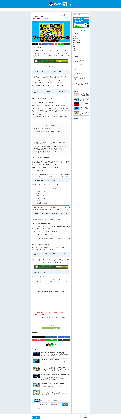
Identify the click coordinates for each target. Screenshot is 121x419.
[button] (67, 44)
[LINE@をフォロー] (51, 345)
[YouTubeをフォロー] (49, 345)
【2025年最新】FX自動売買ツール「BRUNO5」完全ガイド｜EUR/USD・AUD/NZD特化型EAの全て (81, 61)
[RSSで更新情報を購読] (55, 345)
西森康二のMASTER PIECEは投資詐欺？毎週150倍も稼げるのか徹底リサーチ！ (81, 78)
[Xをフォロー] (47, 345)
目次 (50, 66)
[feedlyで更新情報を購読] (53, 345)
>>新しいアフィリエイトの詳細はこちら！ (51, 328)
